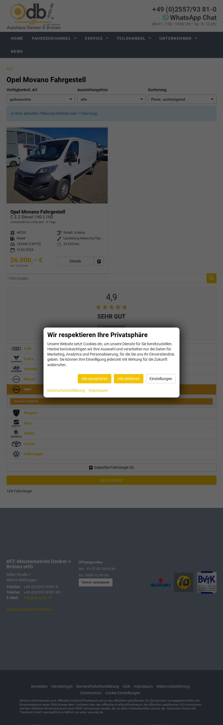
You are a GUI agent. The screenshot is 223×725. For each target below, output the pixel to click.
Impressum (98, 390)
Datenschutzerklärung (66, 390)
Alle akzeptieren (94, 379)
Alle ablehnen (128, 379)
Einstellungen (161, 379)
